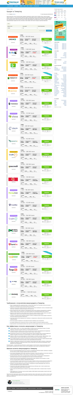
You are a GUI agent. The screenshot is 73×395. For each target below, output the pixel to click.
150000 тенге (64, 44)
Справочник (36, 6)
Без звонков (56, 93)
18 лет (55, 61)
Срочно (55, 95)
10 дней (55, 54)
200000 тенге (64, 45)
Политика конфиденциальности (21, 388)
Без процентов (56, 91)
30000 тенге (56, 46)
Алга (55, 103)
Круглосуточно (56, 92)
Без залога (56, 88)
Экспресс (55, 94)
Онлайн (55, 76)
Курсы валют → (38, 0)
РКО (27, 6)
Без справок (56, 87)
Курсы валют (10, 6)
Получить (46, 39)
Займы (20, 6)
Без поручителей (63, 85)
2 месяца (64, 53)
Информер (13, 388)
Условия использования (32, 388)
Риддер (65, 101)
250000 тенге (64, 46)
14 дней (55, 55)
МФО (25, 6)
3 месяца (64, 54)
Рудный (65, 102)
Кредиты (16, 6)
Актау (55, 101)
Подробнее (13, 42)
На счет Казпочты (63, 71)
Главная (8, 9)
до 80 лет (64, 63)
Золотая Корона (57, 70)
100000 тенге (64, 43)
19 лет (55, 62)
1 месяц (65, 52)
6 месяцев (64, 55)
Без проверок (56, 90)
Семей (65, 105)
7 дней (55, 53)
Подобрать (49, 30)
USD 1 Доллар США (38, 1)
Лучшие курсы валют (58, 9)
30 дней (55, 57)
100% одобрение (63, 88)
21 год (65, 61)
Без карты (64, 75)
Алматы (55, 104)
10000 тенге (56, 44)
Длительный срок (63, 57)
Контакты (9, 388)
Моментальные (63, 83)
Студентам (56, 77)
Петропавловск (63, 100)
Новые (55, 75)
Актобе (55, 102)
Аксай (55, 100)
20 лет (55, 63)
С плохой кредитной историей (64, 95)
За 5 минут (64, 74)
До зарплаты (56, 74)
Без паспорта (64, 84)
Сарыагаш (64, 103)
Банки (31, 6)
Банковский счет (57, 69)
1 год (65, 56)
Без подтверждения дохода (57, 85)
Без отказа (56, 89)
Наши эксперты (39, 388)
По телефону (64, 89)
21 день (55, 56)
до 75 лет (64, 62)
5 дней (55, 52)
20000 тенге (56, 45)
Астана (55, 105)
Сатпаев (65, 104)
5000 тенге (56, 43)
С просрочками (56, 83)
